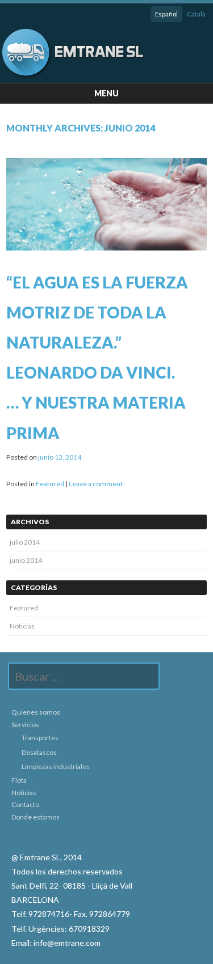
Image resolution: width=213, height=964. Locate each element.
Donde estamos (35, 817)
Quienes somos (35, 712)
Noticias (22, 626)
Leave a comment (96, 483)
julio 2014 (25, 542)
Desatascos (39, 752)
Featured (50, 483)
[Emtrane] (73, 75)
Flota (19, 780)
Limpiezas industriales (56, 766)
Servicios (25, 724)
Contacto (25, 804)
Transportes (40, 737)
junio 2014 (26, 560)
